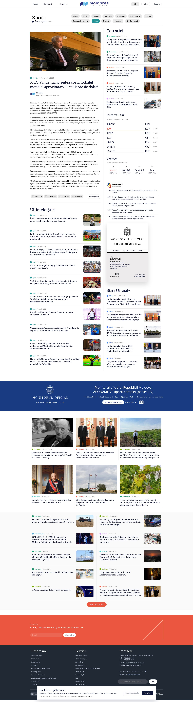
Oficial (85, 16)
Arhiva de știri (79, 672)
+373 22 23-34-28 (128, 658)
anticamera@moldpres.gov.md (134, 662)
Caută (153, 681)
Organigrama (35, 662)
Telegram (78, 196)
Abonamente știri (81, 659)
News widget (79, 675)
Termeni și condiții (81, 684)
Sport (38, 17)
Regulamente (35, 681)
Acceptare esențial (132, 693)
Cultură (148, 16)
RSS (76, 678)
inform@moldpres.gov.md (132, 665)
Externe (106, 21)
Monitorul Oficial (80, 681)
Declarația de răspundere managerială (43, 678)
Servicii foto (79, 662)
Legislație (34, 665)
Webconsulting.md (134, 675)
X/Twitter (65, 196)
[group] (134, 41)
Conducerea (35, 659)
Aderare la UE (135, 16)
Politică (96, 16)
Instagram (52, 196)
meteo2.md (123, 162)
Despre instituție (36, 656)
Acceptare (147, 693)
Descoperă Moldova (80, 21)
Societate (108, 16)
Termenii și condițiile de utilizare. (81, 696)
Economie (121, 16)
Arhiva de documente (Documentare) (87, 668)
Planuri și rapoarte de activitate (41, 668)
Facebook (38, 196)
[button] (156, 47)
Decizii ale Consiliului (38, 675)
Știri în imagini (132, 21)
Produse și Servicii (81, 656)
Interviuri (117, 21)
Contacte (34, 684)
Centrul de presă (80, 665)
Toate (75, 16)
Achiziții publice (36, 672)
